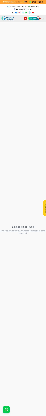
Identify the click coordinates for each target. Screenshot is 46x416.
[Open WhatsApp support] (6, 409)
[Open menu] (43, 18)
